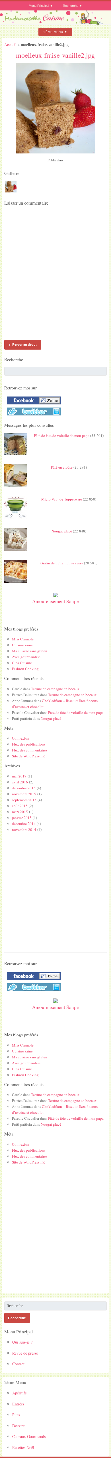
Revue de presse (25, 1353)
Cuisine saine (22, 644)
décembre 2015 (24, 787)
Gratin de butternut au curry (61, 563)
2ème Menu (53, 31)
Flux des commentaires (29, 750)
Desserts (18, 1425)
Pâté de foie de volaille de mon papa (61, 435)
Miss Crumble (23, 639)
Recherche (70, 5)
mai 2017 (19, 776)
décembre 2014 (24, 823)
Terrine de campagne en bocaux (55, 688)
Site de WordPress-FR (28, 756)
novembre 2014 (24, 829)
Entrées (18, 1404)
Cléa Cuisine (22, 662)
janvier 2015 (22, 817)
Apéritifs (19, 1393)
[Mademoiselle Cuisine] (55, 23)
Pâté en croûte (62, 467)
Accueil (10, 44)
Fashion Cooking (25, 668)
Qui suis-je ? (22, 1342)
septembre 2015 (24, 799)
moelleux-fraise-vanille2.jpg (55, 55)
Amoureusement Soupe (55, 601)
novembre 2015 (24, 793)
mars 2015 (20, 811)
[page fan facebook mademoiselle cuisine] (32, 404)
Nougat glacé (62, 531)
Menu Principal (39, 5)
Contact (18, 1363)
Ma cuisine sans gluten (29, 650)
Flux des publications (28, 744)
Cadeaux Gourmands (29, 1436)
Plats (16, 1414)
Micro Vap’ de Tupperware (61, 499)
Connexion (20, 738)
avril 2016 (20, 782)
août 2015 (20, 805)
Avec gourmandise (26, 656)
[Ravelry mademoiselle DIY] (32, 415)
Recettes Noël (23, 1447)
